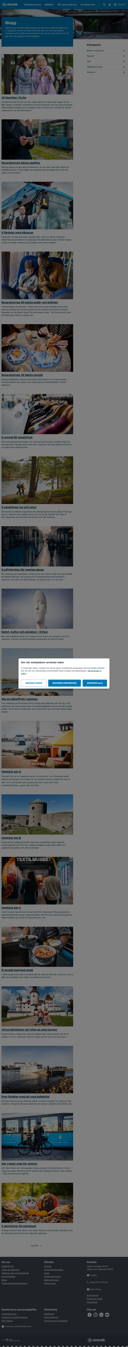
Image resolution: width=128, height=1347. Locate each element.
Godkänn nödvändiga (64, 683)
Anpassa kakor (33, 683)
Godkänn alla (95, 683)
